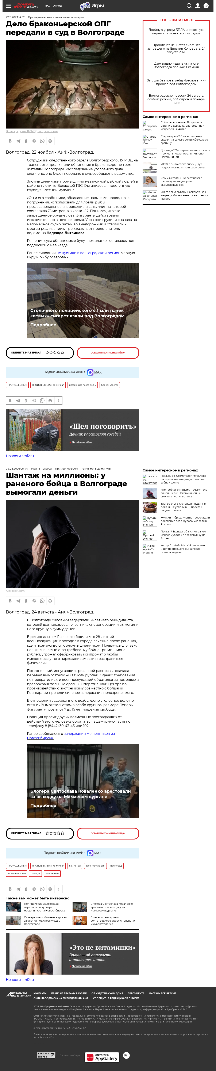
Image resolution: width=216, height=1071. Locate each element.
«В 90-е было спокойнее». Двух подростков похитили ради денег (183, 165)
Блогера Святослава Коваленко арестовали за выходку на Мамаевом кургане (80, 794)
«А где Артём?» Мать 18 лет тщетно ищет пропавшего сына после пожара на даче (184, 549)
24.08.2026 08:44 (17, 468)
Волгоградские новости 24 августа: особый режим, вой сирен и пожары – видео (176, 99)
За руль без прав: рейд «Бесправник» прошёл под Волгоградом (176, 82)
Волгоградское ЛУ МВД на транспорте (32, 131)
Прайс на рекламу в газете (69, 993)
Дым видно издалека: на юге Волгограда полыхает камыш (176, 65)
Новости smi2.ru (20, 456)
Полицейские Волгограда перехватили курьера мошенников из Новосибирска (44, 907)
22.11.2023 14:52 (15, 17)
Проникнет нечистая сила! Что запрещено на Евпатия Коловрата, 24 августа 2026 (176, 48)
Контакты (40, 993)
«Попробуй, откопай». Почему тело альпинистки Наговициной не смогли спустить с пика (184, 493)
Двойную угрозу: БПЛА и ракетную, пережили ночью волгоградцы (176, 31)
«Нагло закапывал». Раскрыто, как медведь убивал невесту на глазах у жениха (184, 195)
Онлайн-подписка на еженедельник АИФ (61, 998)
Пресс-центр (136, 993)
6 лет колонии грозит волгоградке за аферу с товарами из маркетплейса (113, 921)
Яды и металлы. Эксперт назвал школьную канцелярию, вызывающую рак (181, 181)
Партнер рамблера (70, 1055)
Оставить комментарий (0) (108, 352)
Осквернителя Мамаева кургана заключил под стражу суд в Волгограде (45, 921)
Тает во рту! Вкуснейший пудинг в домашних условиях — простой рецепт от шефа (183, 507)
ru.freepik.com (15, 590)
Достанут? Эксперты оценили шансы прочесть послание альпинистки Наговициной (185, 153)
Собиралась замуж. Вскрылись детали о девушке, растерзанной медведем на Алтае (182, 126)
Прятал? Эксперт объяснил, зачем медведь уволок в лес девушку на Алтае (183, 535)
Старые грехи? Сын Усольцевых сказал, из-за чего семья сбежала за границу (184, 140)
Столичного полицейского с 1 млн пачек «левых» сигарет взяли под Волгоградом (77, 313)
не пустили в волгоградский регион (88, 253)
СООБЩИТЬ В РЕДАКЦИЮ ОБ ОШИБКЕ (116, 998)
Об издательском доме (107, 993)
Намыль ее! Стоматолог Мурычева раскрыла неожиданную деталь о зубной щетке (183, 479)
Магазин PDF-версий (162, 993)
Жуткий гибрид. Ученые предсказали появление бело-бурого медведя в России (185, 521)
